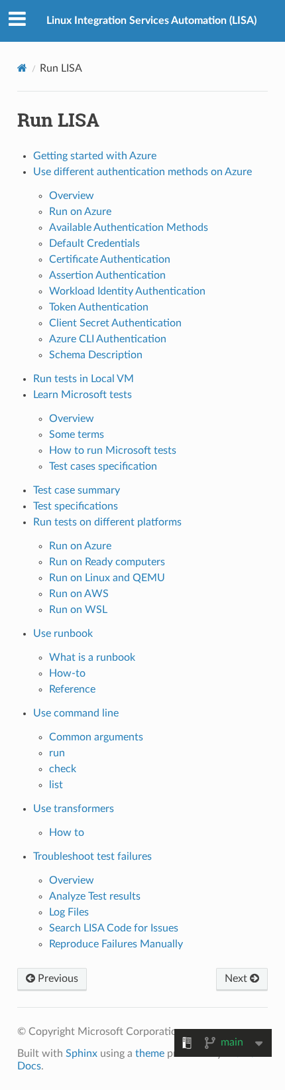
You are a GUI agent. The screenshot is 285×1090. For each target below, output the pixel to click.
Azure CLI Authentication (107, 339)
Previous (56, 978)
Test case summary (76, 490)
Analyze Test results (95, 896)
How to (66, 832)
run (57, 753)
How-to (67, 673)
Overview (71, 195)
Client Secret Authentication (115, 323)
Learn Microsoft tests (82, 394)
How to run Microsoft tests (112, 450)
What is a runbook (92, 657)
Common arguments (96, 737)
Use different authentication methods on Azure (142, 172)
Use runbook (63, 633)
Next (237, 978)
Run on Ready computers (107, 562)
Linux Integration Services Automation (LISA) (151, 20)
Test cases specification (103, 466)
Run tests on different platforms (107, 522)
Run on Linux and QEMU (107, 578)
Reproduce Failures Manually (116, 944)
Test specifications (75, 506)
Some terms (76, 434)
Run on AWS (79, 593)
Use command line (76, 713)
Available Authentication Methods (128, 227)
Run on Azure (80, 211)
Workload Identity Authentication (127, 291)
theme (149, 1053)
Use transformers (73, 808)
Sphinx (81, 1053)
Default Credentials (94, 243)
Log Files (69, 912)
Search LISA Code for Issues (113, 928)
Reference (72, 689)
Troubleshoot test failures (92, 856)
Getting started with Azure (94, 156)
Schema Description (95, 355)
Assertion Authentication (107, 275)
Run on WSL (78, 609)
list (56, 785)
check (62, 769)
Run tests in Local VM (83, 379)
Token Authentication (98, 307)
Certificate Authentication (109, 259)
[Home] (22, 68)
